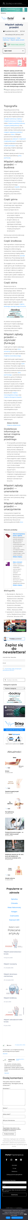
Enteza (7, 771)
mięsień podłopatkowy (11, 125)
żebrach (15, 139)
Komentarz (6, 1088)
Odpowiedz (5, 1053)
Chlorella (14, 903)
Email (3, 1185)
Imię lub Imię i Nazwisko (9, 1180)
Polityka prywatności (17, 1217)
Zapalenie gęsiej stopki (12, 791)
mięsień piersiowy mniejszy (13, 121)
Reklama (14, 1171)
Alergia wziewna (10, 878)
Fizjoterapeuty (14, 1155)
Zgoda (8, 1217)
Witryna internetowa (9, 1120)
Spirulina (14, 899)
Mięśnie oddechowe (13, 425)
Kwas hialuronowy (14, 907)
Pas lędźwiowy (9, 812)
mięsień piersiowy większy (13, 119)
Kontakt (14, 1165)
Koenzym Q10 (14, 920)
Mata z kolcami (17, 562)
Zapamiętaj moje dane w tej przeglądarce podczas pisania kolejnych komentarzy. (12, 1129)
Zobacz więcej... (17, 556)
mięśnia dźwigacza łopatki (13, 397)
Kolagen (14, 912)
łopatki (17, 187)
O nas (14, 1168)
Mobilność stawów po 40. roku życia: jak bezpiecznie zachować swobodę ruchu (14, 856)
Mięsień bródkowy (10, 998)
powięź (22, 255)
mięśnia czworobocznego (12, 356)
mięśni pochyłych (9, 145)
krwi (21, 522)
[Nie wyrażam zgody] (25, 1214)
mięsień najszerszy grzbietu (13, 132)
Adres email (7, 1114)
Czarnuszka (14, 916)
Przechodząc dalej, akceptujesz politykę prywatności (12, 669)
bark (23, 363)
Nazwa (5, 1108)
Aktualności (14, 751)
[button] (24, 18)
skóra (13, 134)
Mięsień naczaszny (10, 964)
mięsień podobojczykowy (16, 123)
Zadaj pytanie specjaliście (14, 1174)
